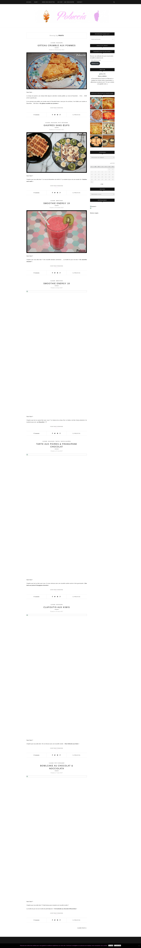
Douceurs (59, 42)
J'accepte (110, 945)
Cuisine (53, 42)
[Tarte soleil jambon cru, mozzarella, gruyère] (96, 116)
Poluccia (77, 114)
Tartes (57, 441)
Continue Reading (56, 107)
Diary (36, 2)
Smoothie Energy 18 (56, 283)
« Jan (101, 184)
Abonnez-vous (95, 63)
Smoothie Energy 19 (56, 203)
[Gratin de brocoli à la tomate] (108, 103)
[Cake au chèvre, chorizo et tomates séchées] (108, 116)
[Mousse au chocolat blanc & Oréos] (108, 141)
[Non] (139, 946)
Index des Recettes (48, 2)
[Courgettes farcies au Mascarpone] (96, 128)
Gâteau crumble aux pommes (57, 45)
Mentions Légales (94, 213)
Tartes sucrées (66, 441)
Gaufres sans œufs (57, 125)
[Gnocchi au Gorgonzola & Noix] (108, 128)
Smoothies (59, 200)
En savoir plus (117, 945)
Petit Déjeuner (63, 122)
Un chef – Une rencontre (66, 2)
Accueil (28, 2)
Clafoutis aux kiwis (56, 607)
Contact (79, 2)
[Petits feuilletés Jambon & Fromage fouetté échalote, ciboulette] (96, 141)
